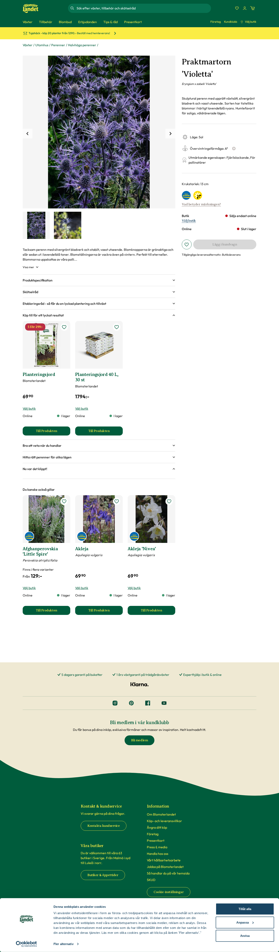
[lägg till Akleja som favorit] (116, 501)
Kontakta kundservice (103, 826)
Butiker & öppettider (102, 875)
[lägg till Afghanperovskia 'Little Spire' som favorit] (64, 501)
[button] (99, 280)
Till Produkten (53, 432)
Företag (215, 22)
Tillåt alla (245, 909)
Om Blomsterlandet (161, 814)
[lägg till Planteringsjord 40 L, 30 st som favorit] (116, 327)
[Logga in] (245, 8)
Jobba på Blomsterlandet (165, 867)
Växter (27, 45)
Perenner (58, 45)
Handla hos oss (157, 854)
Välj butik (250, 22)
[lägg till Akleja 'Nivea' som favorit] (169, 501)
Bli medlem (139, 740)
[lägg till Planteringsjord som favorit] (64, 327)
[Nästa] (170, 133)
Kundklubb (230, 22)
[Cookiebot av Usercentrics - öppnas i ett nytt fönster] (26, 944)
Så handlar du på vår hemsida (168, 873)
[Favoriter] (237, 8)
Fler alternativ (64, 944)
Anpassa (242, 922)
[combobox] (143, 8)
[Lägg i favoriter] (187, 244)
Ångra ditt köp (157, 827)
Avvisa (245, 935)
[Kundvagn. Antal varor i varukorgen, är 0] (252, 8)
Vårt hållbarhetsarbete (164, 860)
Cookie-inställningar (169, 892)
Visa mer (28, 267)
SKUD (151, 880)
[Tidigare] (27, 133)
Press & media (157, 847)
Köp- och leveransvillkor (164, 821)
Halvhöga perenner (82, 45)
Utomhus (41, 45)
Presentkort (155, 840)
